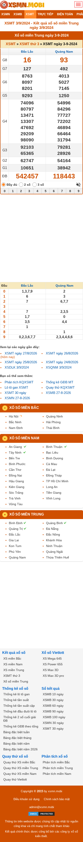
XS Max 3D (50, 670)
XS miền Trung (13, 670)
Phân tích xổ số (55, 756)
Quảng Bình (54, 523)
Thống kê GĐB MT (59, 382)
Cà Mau (51, 464)
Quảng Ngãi (54, 551)
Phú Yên (15, 551)
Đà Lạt (50, 469)
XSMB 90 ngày (53, 711)
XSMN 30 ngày (53, 723)
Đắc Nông (53, 534)
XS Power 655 (53, 664)
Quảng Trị (16, 528)
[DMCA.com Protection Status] (41, 813)
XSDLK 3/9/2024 (17, 367)
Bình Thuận (54, 447)
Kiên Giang (16, 487)
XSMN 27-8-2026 (17, 398)
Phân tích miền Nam (57, 773)
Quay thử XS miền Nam (20, 773)
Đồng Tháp (54, 475)
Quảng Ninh (54, 416)
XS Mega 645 (52, 658)
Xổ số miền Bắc (24, 408)
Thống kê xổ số (15, 688)
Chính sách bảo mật (57, 799)
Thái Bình (53, 428)
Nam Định (16, 428)
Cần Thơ (15, 469)
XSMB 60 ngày (53, 705)
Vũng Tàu (16, 504)
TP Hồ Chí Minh (57, 481)
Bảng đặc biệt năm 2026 (20, 749)
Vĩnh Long (53, 498)
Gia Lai (14, 540)
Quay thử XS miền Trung (20, 768)
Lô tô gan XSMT (16, 387)
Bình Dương (54, 458)
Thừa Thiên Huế (57, 557)
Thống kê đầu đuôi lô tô (20, 711)
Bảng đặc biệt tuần (16, 732)
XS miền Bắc (12, 658)
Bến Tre (14, 458)
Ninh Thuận (54, 546)
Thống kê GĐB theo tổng (20, 726)
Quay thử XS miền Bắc (19, 762)
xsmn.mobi (55, 791)
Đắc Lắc (27, 51)
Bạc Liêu (52, 452)
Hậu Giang (16, 481)
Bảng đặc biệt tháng (17, 738)
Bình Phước (17, 464)
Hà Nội (13, 416)
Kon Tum (15, 546)
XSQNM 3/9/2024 (58, 367)
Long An (52, 487)
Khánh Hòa (54, 540)
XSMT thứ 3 (29, 44)
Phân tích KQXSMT (19, 382)
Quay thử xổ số (15, 756)
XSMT (11, 44)
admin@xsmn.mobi (41, 807)
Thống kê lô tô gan (16, 694)
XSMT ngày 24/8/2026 (62, 362)
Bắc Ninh (15, 422)
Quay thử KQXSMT (60, 387)
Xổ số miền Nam (24, 438)
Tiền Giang (53, 492)
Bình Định (16, 523)
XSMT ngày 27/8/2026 (21, 353)
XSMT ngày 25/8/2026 (21, 362)
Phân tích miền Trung (58, 768)
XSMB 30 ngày (53, 700)
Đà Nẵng (52, 528)
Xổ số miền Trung (26, 514)
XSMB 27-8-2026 (58, 393)
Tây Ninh (15, 452)
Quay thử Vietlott (15, 779)
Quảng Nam (64, 51)
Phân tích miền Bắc (56, 762)
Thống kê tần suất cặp (19, 705)
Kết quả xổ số (13, 653)
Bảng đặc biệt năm (16, 743)
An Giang (15, 447)
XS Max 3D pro (53, 675)
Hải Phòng (53, 422)
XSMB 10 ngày (53, 694)
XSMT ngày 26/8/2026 (62, 353)
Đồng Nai (15, 475)
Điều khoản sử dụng (26, 799)
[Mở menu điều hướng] (78, 4)
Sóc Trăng (16, 492)
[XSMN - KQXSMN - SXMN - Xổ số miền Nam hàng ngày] (22, 5)
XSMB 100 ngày (54, 717)
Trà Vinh (15, 498)
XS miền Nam (13, 664)
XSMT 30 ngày (15, 393)
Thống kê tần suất (16, 700)
